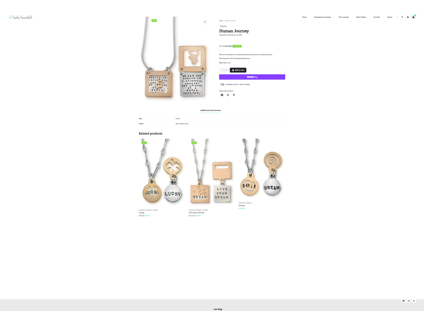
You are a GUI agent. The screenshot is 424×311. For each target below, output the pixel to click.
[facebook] (403, 301)
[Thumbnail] (20, 17)
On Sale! (239, 35)
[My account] (408, 17)
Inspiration (223, 35)
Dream (242, 205)
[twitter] (414, 301)
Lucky (141, 212)
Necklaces (231, 35)
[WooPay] (252, 77)
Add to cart (144, 218)
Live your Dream (196, 212)
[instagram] (409, 301)
